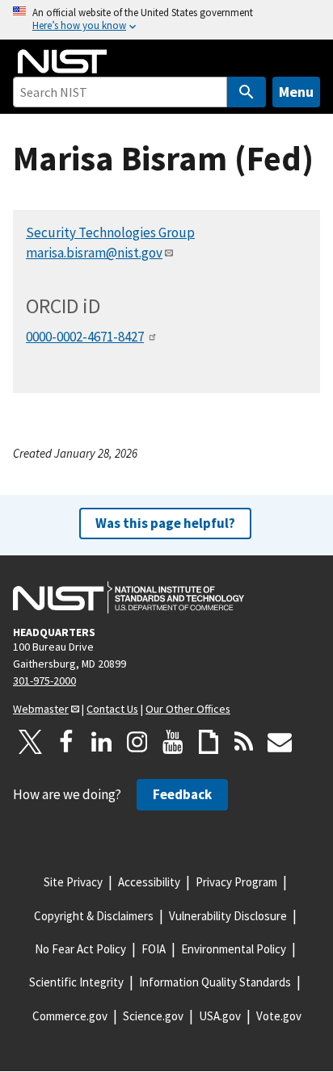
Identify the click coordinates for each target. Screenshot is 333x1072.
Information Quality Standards (215, 982)
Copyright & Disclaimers (94, 915)
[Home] (62, 61)
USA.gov (220, 1016)
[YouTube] (173, 742)
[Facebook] (66, 742)
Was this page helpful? (165, 523)
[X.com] (30, 742)
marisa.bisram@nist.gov (94, 253)
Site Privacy (73, 882)
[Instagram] (137, 742)
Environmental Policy (233, 949)
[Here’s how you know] (166, 20)
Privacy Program (236, 882)
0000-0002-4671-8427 (85, 336)
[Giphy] (208, 742)
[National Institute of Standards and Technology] (128, 597)
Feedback (182, 794)
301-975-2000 (44, 680)
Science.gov (153, 1016)
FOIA (153, 949)
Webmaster (41, 708)
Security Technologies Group (110, 232)
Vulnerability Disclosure (228, 915)
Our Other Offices (187, 708)
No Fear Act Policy (80, 949)
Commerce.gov (69, 1016)
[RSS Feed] (244, 742)
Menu (296, 91)
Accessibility (149, 882)
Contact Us (112, 708)
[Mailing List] (279, 742)
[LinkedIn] (102, 742)
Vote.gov (278, 1016)
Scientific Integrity (76, 982)
